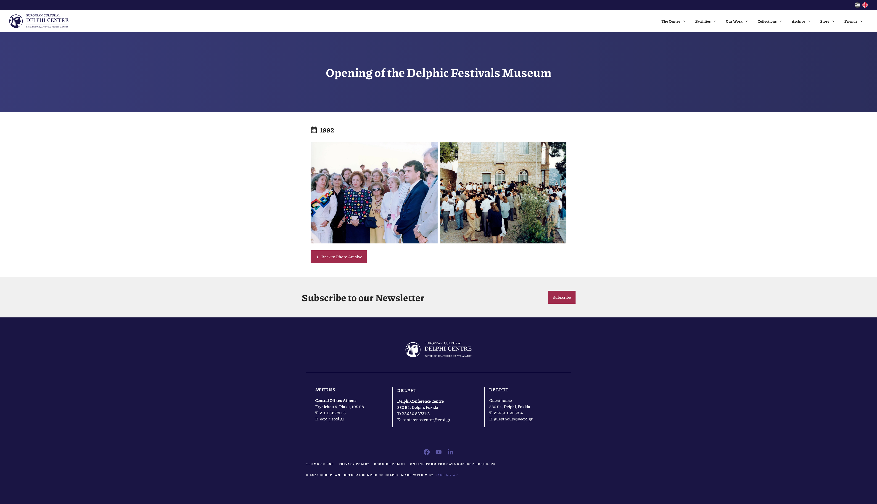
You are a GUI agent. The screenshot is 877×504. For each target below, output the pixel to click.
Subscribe (561, 297)
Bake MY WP (447, 475)
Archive (798, 21)
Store (824, 21)
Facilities (703, 21)
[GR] (857, 6)
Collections (767, 21)
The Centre (670, 21)
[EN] (865, 6)
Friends (850, 21)
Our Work (734, 21)
